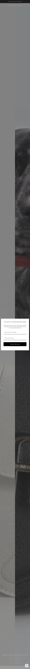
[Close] (27, 320)
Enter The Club (15, 344)
